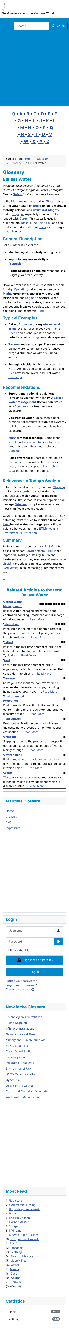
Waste (8, 773)
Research (49, 466)
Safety (52, 546)
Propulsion (15, 263)
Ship (41, 223)
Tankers (14, 344)
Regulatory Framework (24, 1209)
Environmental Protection (20, 533)
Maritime (17, 201)
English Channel (19, 1217)
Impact (18, 462)
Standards (21, 406)
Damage (14, 450)
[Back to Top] (62, 1322)
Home (10, 811)
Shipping (59, 487)
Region (29, 298)
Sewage (9, 678)
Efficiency (45, 528)
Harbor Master (19, 1222)
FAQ (8, 822)
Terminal (16, 1282)
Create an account (18, 989)
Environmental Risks (39, 550)
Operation (20, 289)
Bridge (13, 1226)
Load (6, 231)
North (12, 368)
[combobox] (31, 26)
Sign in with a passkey (37, 960)
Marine (8, 293)
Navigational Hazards (24, 1239)
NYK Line (15, 1230)
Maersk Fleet (19, 1260)
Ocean (12, 333)
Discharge (15, 377)
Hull (48, 223)
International (51, 324)
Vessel (14, 1265)
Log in (34, 972)
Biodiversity (11, 568)
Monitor (13, 438)
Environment (13, 755)
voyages (18, 214)
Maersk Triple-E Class (23, 1235)
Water (50, 201)
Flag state (15, 1200)
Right (12, 1213)
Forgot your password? (21, 981)
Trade (12, 328)
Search (60, 26)
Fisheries (20, 504)
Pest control (12, 718)
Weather (15, 1278)
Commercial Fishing (22, 1205)
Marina (14, 1269)
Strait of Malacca (21, 1256)
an (37, 285)
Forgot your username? (21, 985)
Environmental (31, 442)
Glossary (12, 816)
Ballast (17, 194)
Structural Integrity (46, 210)
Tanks (24, 223)
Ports (42, 227)
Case (13, 1273)
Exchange (25, 324)
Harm (41, 311)
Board (37, 205)
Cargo (23, 218)
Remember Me (19, 950)
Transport (17, 1247)
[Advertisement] (34, 69)
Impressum (13, 828)
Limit (6, 524)
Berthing (16, 1252)
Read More (37, 619)
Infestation (11, 624)
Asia (11, 373)
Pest (7, 660)
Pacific (14, 1243)
